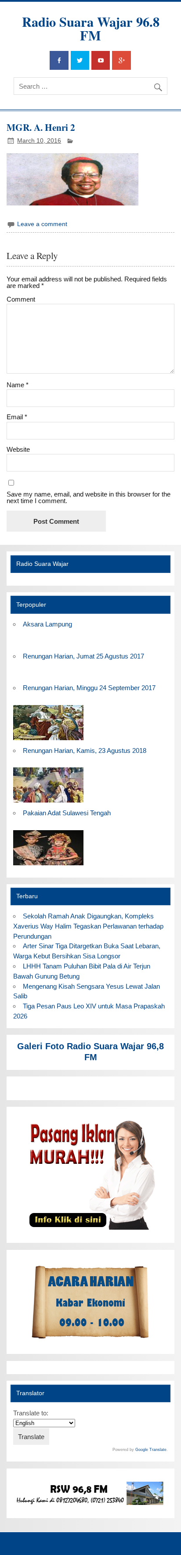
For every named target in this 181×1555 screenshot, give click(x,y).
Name (18, 385)
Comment (21, 299)
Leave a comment (42, 224)
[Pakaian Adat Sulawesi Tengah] (48, 865)
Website (18, 449)
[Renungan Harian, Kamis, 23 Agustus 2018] (48, 802)
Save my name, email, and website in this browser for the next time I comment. (88, 497)
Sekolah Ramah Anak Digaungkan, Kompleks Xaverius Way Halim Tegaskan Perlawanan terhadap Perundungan (88, 926)
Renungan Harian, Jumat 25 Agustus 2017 (83, 656)
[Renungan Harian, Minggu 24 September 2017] (48, 740)
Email (17, 417)
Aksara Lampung (47, 624)
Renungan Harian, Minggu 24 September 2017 (89, 687)
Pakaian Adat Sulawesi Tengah (67, 813)
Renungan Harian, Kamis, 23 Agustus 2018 (84, 750)
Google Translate (151, 1449)
